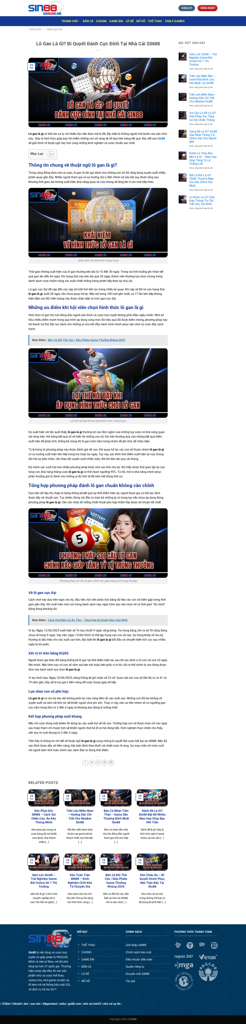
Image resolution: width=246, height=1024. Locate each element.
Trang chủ (69, 21)
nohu (62, 1003)
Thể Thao (155, 21)
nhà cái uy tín (111, 1003)
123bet (5, 1003)
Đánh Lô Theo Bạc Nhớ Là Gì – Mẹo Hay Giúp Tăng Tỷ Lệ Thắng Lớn (203, 158)
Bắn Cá (88, 21)
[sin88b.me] (46, 8)
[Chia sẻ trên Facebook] (85, 763)
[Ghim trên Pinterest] (105, 763)
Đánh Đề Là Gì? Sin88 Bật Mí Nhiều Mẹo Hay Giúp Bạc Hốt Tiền (152, 816)
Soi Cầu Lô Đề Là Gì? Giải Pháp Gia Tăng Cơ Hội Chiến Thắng (202, 116)
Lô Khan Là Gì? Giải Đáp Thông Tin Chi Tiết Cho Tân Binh (201, 200)
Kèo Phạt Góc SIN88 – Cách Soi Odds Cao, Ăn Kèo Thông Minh (43, 816)
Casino (101, 21)
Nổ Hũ (140, 21)
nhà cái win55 (92, 1003)
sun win (36, 1003)
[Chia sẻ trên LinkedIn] (111, 763)
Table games (175, 21)
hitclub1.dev (20, 1003)
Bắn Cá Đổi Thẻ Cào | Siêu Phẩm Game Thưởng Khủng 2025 (116, 880)
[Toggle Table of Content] (49, 154)
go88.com (74, 1003)
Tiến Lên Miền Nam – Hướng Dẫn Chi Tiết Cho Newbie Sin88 (79, 816)
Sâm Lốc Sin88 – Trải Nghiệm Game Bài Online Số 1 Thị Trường (43, 880)
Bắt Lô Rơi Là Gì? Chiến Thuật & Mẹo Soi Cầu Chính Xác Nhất (201, 180)
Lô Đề (130, 21)
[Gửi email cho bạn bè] (98, 763)
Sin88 (161, 138)
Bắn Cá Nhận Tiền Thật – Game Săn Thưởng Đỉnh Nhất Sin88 (116, 816)
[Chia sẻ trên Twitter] (92, 763)
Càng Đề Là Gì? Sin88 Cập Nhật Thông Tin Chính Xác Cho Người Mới (203, 137)
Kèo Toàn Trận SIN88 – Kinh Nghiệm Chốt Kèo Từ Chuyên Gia (80, 880)
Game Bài (116, 21)
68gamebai (50, 1003)
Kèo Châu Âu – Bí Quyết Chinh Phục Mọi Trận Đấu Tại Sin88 (152, 880)
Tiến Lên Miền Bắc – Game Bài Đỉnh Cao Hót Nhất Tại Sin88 (202, 79)
